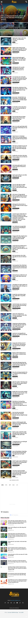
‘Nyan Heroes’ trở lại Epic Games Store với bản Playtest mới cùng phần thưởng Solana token (19, 138)
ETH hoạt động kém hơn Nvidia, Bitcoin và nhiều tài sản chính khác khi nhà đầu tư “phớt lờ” (13, 17)
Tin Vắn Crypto (15, 222)
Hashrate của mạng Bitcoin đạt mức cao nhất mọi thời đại (19, 334)
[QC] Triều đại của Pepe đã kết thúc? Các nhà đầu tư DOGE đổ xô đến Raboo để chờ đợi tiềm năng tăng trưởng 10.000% (17, 522)
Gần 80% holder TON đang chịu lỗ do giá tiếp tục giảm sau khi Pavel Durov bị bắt (19, 383)
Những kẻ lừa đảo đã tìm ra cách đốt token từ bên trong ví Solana (19, 205)
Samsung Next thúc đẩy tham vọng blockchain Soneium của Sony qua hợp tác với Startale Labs (19, 267)
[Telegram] (17, 602)
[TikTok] (20, 602)
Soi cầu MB (21, 612)
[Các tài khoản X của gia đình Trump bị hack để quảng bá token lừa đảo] (6, 230)
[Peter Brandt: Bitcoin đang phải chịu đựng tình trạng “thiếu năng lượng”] (6, 120)
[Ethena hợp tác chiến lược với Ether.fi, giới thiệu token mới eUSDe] (6, 278)
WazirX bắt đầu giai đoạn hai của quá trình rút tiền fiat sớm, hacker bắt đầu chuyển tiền (19, 364)
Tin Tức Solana (15, 169)
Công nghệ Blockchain (16, 101)
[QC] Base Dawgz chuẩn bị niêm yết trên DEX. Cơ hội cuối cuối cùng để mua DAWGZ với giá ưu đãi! (17, 568)
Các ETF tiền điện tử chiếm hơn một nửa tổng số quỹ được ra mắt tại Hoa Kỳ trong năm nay (19, 186)
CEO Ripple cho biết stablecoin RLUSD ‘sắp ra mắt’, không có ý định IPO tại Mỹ (19, 286)
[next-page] (3, 586)
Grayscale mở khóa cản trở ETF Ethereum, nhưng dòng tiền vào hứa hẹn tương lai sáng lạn (19, 345)
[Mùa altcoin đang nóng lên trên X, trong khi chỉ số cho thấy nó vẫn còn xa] (6, 376)
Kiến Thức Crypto (15, 240)
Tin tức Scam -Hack (16, 82)
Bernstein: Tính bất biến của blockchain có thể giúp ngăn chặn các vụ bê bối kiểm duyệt (19, 98)
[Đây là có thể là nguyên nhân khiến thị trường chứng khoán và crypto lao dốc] (6, 426)
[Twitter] (23, 602)
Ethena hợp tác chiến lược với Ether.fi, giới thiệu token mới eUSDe (19, 276)
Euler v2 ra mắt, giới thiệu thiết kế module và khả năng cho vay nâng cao (19, 128)
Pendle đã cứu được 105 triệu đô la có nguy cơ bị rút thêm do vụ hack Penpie (19, 157)
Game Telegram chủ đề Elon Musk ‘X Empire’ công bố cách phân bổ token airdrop (7, 27)
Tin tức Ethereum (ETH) (16, 308)
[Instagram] (8, 602)
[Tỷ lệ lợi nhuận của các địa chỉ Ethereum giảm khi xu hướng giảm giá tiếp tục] (6, 307)
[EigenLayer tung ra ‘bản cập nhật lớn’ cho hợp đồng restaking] (6, 41)
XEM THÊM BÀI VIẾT (14, 480)
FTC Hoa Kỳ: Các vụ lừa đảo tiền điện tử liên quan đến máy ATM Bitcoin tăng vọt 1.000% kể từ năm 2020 (19, 78)
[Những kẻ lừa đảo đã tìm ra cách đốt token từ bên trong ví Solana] (6, 208)
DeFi (13, 71)
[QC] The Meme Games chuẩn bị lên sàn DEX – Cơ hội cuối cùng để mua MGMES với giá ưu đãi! (17, 549)
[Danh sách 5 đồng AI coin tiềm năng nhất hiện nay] (6, 178)
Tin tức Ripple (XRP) (16, 51)
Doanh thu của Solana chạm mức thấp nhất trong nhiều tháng (19, 296)
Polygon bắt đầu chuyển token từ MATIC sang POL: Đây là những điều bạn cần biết (19, 237)
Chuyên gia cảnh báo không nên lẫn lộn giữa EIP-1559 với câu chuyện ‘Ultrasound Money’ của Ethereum (19, 325)
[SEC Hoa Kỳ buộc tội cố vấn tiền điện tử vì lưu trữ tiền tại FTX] (6, 259)
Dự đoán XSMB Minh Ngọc (13, 612)
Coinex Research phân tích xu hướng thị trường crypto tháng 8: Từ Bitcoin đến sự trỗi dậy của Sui (19, 247)
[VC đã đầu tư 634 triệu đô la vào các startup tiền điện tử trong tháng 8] (6, 110)
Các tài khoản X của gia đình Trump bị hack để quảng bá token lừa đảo (19, 228)
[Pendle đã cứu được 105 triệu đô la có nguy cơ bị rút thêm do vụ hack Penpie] (6, 159)
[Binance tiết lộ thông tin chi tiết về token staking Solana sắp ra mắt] (6, 356)
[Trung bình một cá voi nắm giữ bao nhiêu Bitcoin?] (6, 445)
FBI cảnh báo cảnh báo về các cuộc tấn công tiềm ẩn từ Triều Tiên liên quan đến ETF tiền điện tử (19, 89)
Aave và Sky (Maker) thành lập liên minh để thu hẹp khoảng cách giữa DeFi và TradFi (19, 453)
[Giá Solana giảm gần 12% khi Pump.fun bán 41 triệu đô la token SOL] (6, 169)
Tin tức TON (15, 386)
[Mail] (11, 602)
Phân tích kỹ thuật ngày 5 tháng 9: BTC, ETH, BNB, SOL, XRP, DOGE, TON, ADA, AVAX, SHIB (19, 59)
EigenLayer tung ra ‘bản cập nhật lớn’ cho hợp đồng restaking (19, 39)
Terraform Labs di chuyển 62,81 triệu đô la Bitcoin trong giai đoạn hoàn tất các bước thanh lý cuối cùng (19, 472)
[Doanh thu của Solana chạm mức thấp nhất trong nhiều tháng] (6, 298)
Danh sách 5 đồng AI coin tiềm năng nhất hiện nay (19, 175)
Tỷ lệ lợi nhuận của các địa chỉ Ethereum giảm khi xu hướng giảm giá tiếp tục (19, 305)
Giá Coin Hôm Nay (15, 417)
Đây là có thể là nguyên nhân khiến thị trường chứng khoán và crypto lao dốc (19, 423)
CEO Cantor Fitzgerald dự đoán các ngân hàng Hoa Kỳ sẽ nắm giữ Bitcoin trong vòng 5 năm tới (19, 196)
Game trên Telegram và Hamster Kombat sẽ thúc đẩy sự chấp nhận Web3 (19, 315)
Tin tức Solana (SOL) (16, 298)
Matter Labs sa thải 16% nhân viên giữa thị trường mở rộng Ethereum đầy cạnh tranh (19, 433)
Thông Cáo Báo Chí (16, 177)
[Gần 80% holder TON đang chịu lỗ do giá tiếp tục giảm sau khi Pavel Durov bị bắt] (6, 385)
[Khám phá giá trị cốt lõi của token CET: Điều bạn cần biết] (4, 556)
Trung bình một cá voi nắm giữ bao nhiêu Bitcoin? (19, 442)
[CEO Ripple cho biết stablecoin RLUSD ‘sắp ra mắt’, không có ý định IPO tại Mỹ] (6, 288)
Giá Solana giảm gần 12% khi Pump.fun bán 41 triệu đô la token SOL (19, 166)
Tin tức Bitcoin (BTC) (16, 120)
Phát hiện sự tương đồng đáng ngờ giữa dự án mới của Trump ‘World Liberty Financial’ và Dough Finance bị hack (19, 404)
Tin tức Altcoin (15, 270)
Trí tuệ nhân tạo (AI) (16, 395)
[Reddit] (14, 602)
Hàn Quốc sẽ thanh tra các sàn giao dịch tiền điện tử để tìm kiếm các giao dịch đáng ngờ (19, 147)
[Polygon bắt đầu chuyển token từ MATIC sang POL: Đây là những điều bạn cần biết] (6, 239)
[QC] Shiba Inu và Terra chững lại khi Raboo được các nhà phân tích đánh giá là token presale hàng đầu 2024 (17, 581)
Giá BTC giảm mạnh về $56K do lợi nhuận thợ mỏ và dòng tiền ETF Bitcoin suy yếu (19, 462)
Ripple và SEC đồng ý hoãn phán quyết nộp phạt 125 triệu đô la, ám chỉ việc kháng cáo (19, 49)
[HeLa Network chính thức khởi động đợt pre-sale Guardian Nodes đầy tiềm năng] (4, 575)
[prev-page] (1, 586)
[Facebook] (5, 602)
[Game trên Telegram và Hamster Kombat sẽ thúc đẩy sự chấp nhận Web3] (6, 317)
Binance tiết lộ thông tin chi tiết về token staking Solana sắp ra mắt (19, 354)
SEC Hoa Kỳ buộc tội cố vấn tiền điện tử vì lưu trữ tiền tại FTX (19, 257)
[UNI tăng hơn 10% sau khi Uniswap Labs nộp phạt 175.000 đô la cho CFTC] (6, 71)
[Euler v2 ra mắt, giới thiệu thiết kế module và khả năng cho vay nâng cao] (6, 130)
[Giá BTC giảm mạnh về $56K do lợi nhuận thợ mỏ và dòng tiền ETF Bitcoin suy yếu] (6, 464)
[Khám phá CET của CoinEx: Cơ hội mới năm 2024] (4, 543)
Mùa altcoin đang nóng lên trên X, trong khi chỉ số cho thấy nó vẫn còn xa (19, 373)
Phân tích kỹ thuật (4, 14)
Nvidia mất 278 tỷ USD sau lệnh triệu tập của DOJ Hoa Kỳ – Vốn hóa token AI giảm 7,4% (19, 393)
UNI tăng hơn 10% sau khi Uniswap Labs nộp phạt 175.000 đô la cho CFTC (18, 68)
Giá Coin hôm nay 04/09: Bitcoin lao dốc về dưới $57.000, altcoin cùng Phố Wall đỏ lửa (19, 414)
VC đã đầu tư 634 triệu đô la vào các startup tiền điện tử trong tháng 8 (19, 108)
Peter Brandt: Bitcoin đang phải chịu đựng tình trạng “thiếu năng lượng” (18, 118)
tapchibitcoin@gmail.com (15, 600)
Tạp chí (14, 42)
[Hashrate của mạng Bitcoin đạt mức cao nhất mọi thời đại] (6, 337)
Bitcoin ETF (14, 190)
